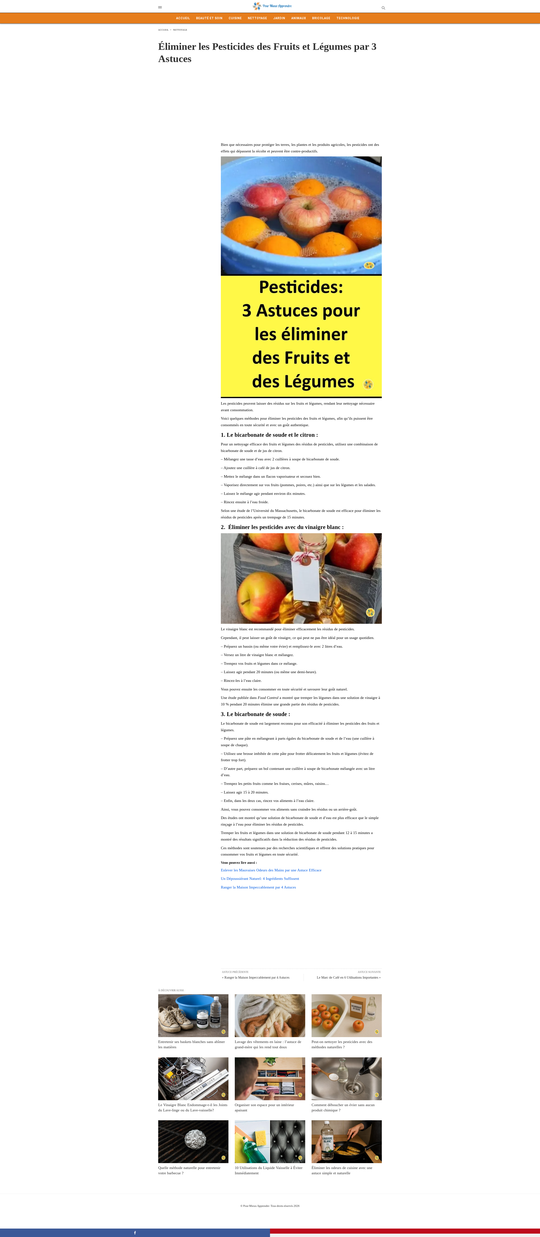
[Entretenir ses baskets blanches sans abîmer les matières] (193, 1015)
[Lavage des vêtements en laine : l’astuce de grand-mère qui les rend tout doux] (270, 1015)
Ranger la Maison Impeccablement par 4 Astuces (258, 887)
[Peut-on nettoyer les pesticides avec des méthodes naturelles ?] (347, 1015)
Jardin (279, 18)
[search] (383, 7)
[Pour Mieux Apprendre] (272, 6)
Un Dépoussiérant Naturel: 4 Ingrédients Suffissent (260, 878)
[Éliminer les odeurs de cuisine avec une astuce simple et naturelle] (347, 1141)
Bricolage (321, 18)
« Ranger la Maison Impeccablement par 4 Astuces (255, 977)
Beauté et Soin (209, 18)
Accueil (183, 18)
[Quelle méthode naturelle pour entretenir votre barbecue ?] (193, 1141)
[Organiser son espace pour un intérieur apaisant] (270, 1078)
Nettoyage (257, 18)
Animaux (298, 18)
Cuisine (235, 18)
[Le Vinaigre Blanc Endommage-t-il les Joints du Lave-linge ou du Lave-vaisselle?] (193, 1078)
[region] (270, 98)
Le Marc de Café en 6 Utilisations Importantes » (349, 977)
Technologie (347, 18)
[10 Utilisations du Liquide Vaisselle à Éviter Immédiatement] (270, 1141)
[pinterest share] (405, 1231)
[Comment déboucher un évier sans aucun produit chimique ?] (347, 1078)
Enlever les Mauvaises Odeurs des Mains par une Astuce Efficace (271, 870)
